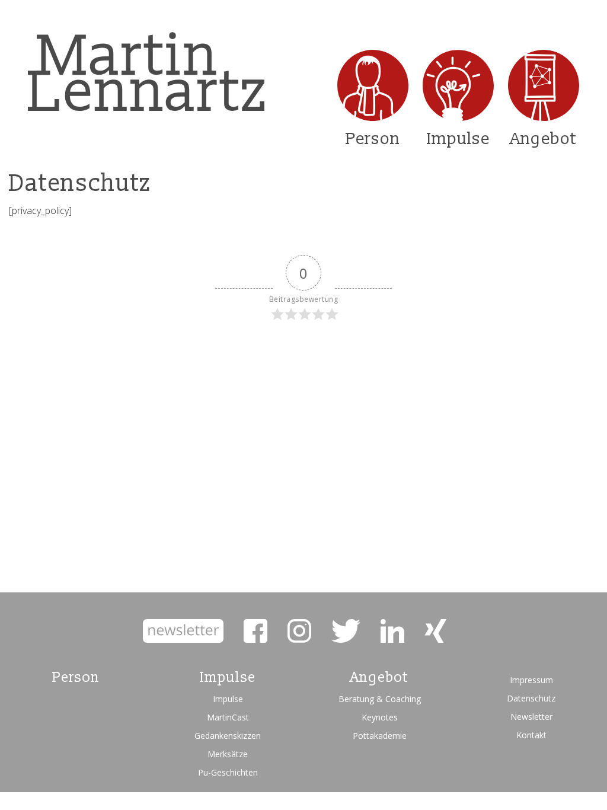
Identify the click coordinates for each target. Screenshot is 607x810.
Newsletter (531, 716)
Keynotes (380, 717)
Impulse (458, 139)
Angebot (543, 139)
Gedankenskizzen (227, 735)
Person (373, 139)
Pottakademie (380, 735)
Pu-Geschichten (228, 772)
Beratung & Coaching (379, 698)
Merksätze (227, 754)
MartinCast (228, 717)
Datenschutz (531, 698)
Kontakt (531, 735)
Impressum (531, 679)
